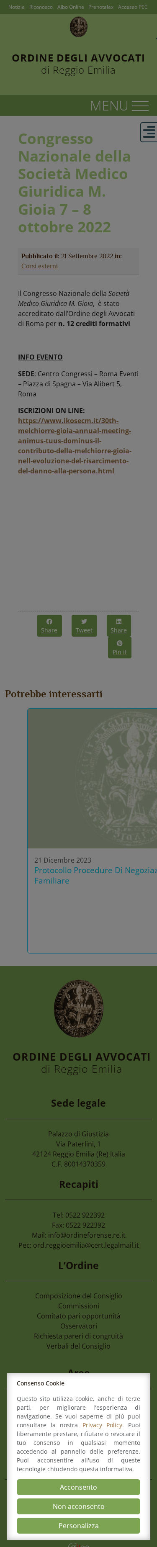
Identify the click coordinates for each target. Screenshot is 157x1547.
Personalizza (79, 1525)
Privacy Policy (102, 1425)
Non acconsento (79, 1506)
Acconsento (78, 1487)
